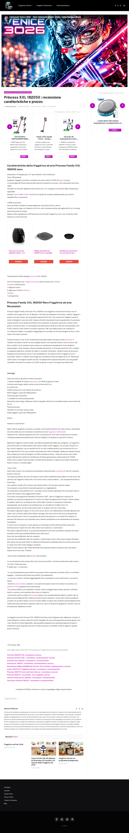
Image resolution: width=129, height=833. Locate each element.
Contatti (6, 790)
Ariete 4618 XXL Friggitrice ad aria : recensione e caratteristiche (33, 669)
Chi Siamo (7, 787)
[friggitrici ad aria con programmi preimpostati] (71, 749)
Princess (33, 276)
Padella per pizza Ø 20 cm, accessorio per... (68, 252)
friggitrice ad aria (31, 282)
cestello (26, 194)
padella (11, 285)
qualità (33, 556)
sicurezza (68, 340)
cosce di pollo (20, 584)
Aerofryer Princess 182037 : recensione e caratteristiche (30, 681)
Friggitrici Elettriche (44, 5)
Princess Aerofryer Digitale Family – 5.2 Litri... (17, 252)
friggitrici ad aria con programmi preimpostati (68, 759)
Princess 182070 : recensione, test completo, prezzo (28, 675)
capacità (16, 194)
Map (5, 803)
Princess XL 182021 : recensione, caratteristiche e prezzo (30, 663)
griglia (10, 293)
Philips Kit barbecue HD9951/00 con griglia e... (43, 252)
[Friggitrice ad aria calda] (8, 5)
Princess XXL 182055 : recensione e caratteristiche (28, 661)
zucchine (34, 595)
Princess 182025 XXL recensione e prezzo (24, 655)
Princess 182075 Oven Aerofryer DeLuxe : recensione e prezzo (32, 672)
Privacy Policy (8, 797)
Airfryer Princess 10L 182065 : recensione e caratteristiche (31, 678)
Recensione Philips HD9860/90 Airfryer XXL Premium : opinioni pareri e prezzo (39, 666)
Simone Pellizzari (11, 106)
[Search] (124, 5)
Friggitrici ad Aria (24, 5)
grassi (61, 180)
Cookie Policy (8, 794)
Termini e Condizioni (10, 800)
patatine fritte (12, 587)
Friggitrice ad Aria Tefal (13, 744)
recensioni (59, 471)
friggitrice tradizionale (57, 432)
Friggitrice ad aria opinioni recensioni (18, 92)
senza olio (33, 381)
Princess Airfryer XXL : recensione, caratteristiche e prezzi (31, 658)
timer (46, 189)
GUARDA (18, 262)
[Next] (77, 126)
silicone (26, 290)
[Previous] (9, 126)
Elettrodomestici (63, 5)
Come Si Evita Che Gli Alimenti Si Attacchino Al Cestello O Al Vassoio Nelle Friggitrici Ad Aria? (43, 761)
